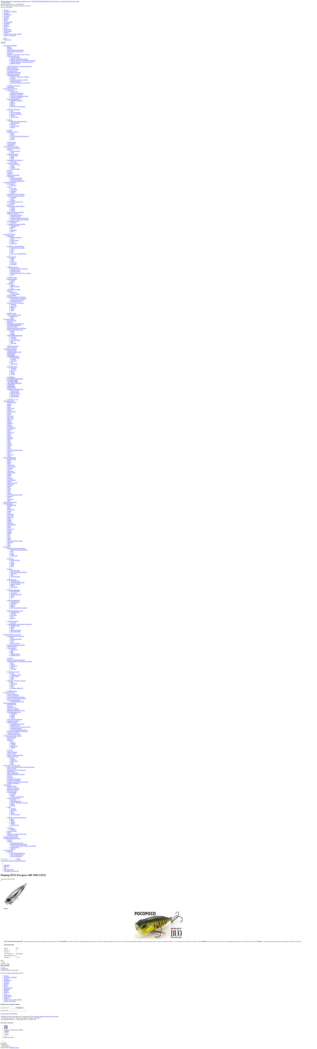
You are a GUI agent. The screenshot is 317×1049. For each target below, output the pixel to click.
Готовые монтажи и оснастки (15, 636)
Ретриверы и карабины (13, 780)
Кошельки (10, 750)
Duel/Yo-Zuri (10, 408)
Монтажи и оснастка (13, 213)
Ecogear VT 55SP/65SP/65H (18, 254)
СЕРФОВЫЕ (11, 384)
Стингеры (10, 658)
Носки (12, 274)
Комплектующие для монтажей (19, 218)
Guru (12, 642)
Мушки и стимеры (12, 163)
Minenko (13, 227)
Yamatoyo (10, 451)
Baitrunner (10, 322)
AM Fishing (14, 713)
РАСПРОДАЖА (11, 320)
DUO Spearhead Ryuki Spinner (19, 608)
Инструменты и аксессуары (15, 201)
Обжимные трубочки (13, 721)
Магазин (6, 10)
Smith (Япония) (15, 123)
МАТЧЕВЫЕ (11, 377)
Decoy (12, 133)
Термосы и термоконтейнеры (12, 838)
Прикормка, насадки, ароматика (16, 224)
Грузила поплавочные (13, 695)
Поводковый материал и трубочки (20, 82)
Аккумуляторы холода (17, 843)
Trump (12, 166)
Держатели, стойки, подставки (16, 194)
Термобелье (10, 828)
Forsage (13, 374)
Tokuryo (9, 445)
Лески (5, 20)
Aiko (12, 111)
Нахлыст (6, 13)
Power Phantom (11, 428)
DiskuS (12, 242)
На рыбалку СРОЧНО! (10, 11)
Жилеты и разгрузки (16, 178)
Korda (12, 198)
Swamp (13, 813)
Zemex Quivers (15, 395)
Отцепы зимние (15, 294)
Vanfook (13, 167)
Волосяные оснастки (16, 215)
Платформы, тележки (13, 221)
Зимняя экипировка (12, 267)
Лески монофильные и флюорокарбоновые (19, 66)
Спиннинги (10, 145)
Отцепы (9, 776)
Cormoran (13, 191)
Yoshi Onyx (10, 454)
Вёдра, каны (10, 738)
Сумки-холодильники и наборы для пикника (23, 846)
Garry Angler (14, 587)
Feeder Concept (11, 411)
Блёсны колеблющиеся (13, 590)
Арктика (9, 841)
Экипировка (7, 29)
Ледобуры (10, 283)
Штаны (13, 804)
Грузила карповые (12, 694)
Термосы (6, 32)
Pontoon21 (10, 426)
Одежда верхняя (11, 792)
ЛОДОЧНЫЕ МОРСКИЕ (14, 383)
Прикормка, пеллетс (16, 301)
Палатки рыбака (11, 295)
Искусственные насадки (17, 300)
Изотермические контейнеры (19, 844)
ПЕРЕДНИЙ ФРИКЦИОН (15, 335)
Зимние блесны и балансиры (15, 50)
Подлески (10, 172)
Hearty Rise (14, 810)
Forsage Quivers (15, 392)
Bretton (12, 105)
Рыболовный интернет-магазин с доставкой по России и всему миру (59, 1)
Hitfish (12, 564)
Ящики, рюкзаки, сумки (14, 315)
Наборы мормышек (16, 237)
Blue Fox (13, 103)
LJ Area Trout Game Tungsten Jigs (20, 136)
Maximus (13, 307)
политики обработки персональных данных (46, 1016)
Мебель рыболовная (13, 773)
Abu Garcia (14, 338)
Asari (12, 553)
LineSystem (10, 416)
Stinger (9, 439)
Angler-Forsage (15, 825)
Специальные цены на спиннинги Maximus (13, 860)
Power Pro (10, 429)
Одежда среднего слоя (13, 798)
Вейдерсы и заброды (13, 788)
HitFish (12, 135)
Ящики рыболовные (16, 97)
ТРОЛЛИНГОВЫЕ (12, 381)
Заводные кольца (12, 707)
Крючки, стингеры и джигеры (12, 634)
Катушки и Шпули (9, 319)
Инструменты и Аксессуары (15, 51)
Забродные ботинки (16, 179)
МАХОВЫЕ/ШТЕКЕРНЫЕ (15, 378)
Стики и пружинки (12, 621)
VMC (12, 679)
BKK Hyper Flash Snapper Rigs (19, 550)
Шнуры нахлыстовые (13, 175)
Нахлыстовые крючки (13, 672)
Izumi (12, 566)
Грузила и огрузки (9, 692)
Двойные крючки (15, 57)
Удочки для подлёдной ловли (15, 303)
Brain (12, 341)
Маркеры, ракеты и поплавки (15, 212)
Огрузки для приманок (13, 700)
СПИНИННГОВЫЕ (13, 356)
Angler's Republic (15, 576)
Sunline (9, 442)
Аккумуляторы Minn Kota (18, 853)
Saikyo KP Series (15, 643)
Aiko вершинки (15, 396)
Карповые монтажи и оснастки (19, 79)
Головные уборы (15, 270)
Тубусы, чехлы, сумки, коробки (13, 34)
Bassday (13, 115)
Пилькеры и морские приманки (16, 548)
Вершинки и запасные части (15, 389)
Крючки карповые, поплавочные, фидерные (23, 60)
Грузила (13, 78)
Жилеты (13, 805)
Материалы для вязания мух (15, 160)
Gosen (9, 414)
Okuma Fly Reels (15, 151)
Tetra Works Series (9, 869)
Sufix (8, 441)
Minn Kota (10, 851)
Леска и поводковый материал (15, 206)
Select (8, 435)
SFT (12, 228)
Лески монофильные (10, 457)
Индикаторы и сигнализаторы (15, 196)
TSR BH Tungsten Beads (17, 701)
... (11, 65)
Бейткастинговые (12, 326)
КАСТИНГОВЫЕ (12, 367)
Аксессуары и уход (12, 399)
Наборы (9, 170)
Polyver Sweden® (15, 814)
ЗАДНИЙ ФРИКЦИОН (14, 325)
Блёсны (9, 47)
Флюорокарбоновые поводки (19, 730)
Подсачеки (10, 777)
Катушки (6, 16)
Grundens (13, 808)
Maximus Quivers (15, 393)
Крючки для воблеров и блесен (19, 59)
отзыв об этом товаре (12, 973)
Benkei (9, 404)
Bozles (12, 554)
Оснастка (6, 26)
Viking (12, 231)
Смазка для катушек (13, 346)
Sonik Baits (14, 230)
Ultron (9, 492)
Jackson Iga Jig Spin (16, 630)
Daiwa (12, 251)
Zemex (9, 456)
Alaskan (13, 823)
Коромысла (14, 292)
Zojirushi (9, 840)
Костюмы (13, 793)
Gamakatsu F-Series (16, 674)
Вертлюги (10, 706)
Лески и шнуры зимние (14, 289)
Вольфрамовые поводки (17, 724)
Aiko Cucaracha (15, 126)
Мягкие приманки (12, 68)
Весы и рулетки (11, 768)
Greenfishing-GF (15, 225)
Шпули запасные (12, 347)
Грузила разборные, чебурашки (16, 697)
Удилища (6, 17)
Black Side (13, 343)
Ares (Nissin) (14, 364)
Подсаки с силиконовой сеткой (19, 96)
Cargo (12, 239)
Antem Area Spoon (16, 112)
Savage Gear (10, 432)
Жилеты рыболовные (13, 789)
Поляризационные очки (14, 72)
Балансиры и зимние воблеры (15, 246)
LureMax (13, 744)
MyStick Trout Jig (15, 654)
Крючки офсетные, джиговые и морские (22, 62)
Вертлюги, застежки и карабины (20, 77)
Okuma (12, 331)
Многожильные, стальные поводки (20, 727)
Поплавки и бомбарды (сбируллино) (17, 731)
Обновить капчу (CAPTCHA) (9, 1013)
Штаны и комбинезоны (17, 796)
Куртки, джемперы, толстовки (19, 802)
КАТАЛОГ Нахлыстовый (11, 146)
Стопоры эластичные (13, 732)
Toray (8, 447)
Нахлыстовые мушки (13, 69)
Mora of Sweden (15, 286)
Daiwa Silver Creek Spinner (18, 106)
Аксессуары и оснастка (13, 148)
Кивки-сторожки (12, 279)
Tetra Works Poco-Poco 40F (11, 871)
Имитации (14, 161)
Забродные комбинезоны (18, 181)
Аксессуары (10, 90)
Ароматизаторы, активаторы (19, 298)
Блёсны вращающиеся (13, 600)
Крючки (6, 25)
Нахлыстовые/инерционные (15, 329)
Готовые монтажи (16, 216)
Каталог (3, 42)
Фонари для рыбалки (13, 783)
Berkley (9, 405)
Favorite (13, 373)
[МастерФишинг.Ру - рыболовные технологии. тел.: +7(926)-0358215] (20, 1)
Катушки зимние (12, 277)
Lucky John (14, 243)
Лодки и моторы (8, 850)
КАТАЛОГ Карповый (10, 182)
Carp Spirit (13, 185)
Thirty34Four (14, 649)
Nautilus (13, 138)
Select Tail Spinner (15, 631)
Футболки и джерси (12, 835)
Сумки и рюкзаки (12, 752)
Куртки (13, 795)
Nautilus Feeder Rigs (16, 639)
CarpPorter (13, 222)
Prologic (13, 209)
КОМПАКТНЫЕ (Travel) (14, 352)
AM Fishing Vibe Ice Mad (17, 248)
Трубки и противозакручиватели (20, 219)
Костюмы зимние (12, 791)
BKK (12, 637)
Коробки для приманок (17, 93)
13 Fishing (13, 337)
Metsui (12, 102)
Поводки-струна (15, 725)
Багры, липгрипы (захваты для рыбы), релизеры (20, 767)
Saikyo (12, 677)
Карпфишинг (7, 14)
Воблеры (9, 48)
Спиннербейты (11, 143)
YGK (8, 453)
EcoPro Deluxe (15, 240)
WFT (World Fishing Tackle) (14, 450)
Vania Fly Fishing (15, 169)
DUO (12, 551)
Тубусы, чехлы (11, 753)
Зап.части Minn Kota (16, 856)
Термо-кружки (15, 847)
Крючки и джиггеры (13, 56)
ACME (12, 596)
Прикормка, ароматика (13, 74)
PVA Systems (10, 184)
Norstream (10, 423)
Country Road (14, 117)
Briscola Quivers (15, 390)
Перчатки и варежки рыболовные (16, 817)
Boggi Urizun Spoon (16, 594)
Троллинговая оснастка (13, 734)
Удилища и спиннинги (13, 85)
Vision (12, 152)
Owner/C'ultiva (15, 676)
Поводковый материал (10, 502)
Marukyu (13, 618)
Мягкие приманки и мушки (15, 611)
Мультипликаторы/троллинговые (16, 328)
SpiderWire (10, 438)
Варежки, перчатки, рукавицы (19, 268)
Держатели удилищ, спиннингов (16, 770)
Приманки (7, 23)
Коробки (9, 740)
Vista (12, 288)
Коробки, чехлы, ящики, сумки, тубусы (18, 54)
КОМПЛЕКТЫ (11, 387)
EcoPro (12, 261)
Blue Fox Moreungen (16, 114)
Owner (12, 139)
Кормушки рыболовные (14, 712)
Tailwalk (9, 444)
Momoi (9, 420)
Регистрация (7, 39)
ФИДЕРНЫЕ (11, 386)
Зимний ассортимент (10, 35)
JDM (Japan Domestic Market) (19, 121)
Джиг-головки (11, 648)
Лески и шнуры (11, 142)
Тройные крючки (15, 63)
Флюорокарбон (8, 22)
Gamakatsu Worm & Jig (17, 688)
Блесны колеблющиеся (13, 109)
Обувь (9, 807)
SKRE (12, 820)
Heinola (13, 285)
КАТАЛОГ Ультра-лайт (10, 88)
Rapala (12, 157)
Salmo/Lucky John (12, 483)
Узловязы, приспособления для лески (17, 782)
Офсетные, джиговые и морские (16, 680)
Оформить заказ (14, 1047)
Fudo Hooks (14, 666)
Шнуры (6, 19)
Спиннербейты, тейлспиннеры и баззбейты (19, 624)
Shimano (13, 210)
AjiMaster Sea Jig (15, 655)
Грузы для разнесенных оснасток (16, 698)
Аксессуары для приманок (14, 719)
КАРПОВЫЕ (11, 355)
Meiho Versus (14, 155)
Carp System (14, 190)
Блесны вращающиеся (13, 99)
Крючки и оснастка (12, 132)
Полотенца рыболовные (14, 779)
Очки (5, 28)
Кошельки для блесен (17, 94)
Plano (12, 762)
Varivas (9, 448)
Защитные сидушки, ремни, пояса (16, 834)
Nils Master (14, 264)
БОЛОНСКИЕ (11, 353)
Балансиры (10, 558)
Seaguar (9, 434)
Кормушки (10, 204)
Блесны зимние (11, 256)
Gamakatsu (10, 468)
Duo (12, 252)
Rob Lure (13, 124)
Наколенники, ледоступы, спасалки (21, 273)
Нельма (13, 334)
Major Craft (10, 419)
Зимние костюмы (15, 271)
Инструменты (8, 31)
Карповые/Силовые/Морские (15, 323)
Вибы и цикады (11, 579)
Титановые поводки (16, 728)
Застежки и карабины (13, 709)
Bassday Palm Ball (15, 584)
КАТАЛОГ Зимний (9, 234)
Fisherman (13, 304)
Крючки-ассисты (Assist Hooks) (16, 645)
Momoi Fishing (11, 472)
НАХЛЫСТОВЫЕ (12, 380)
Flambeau (13, 743)
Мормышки (10, 236)
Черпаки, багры (11, 313)
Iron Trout (13, 622)
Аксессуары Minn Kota (17, 854)
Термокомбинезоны (16, 801)
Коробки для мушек (12, 154)
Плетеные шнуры (12, 71)
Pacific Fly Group (15, 164)
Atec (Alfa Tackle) (15, 340)
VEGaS (13, 718)
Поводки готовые (16, 81)
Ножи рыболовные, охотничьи (16, 774)
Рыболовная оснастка (13, 75)
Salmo (12, 282)
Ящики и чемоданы (12, 756)
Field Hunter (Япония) (17, 100)
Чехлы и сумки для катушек (15, 755)
